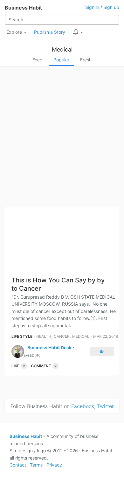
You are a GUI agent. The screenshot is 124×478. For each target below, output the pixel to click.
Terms (36, 465)
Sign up (111, 7)
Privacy (54, 465)
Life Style (21, 336)
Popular (61, 59)
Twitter (105, 406)
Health (43, 336)
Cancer (62, 336)
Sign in (92, 7)
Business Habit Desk (49, 347)
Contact (18, 465)
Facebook (82, 406)
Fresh (86, 59)
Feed (37, 59)
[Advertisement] (62, 138)
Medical (62, 49)
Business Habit (23, 7)
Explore (14, 32)
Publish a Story (49, 32)
